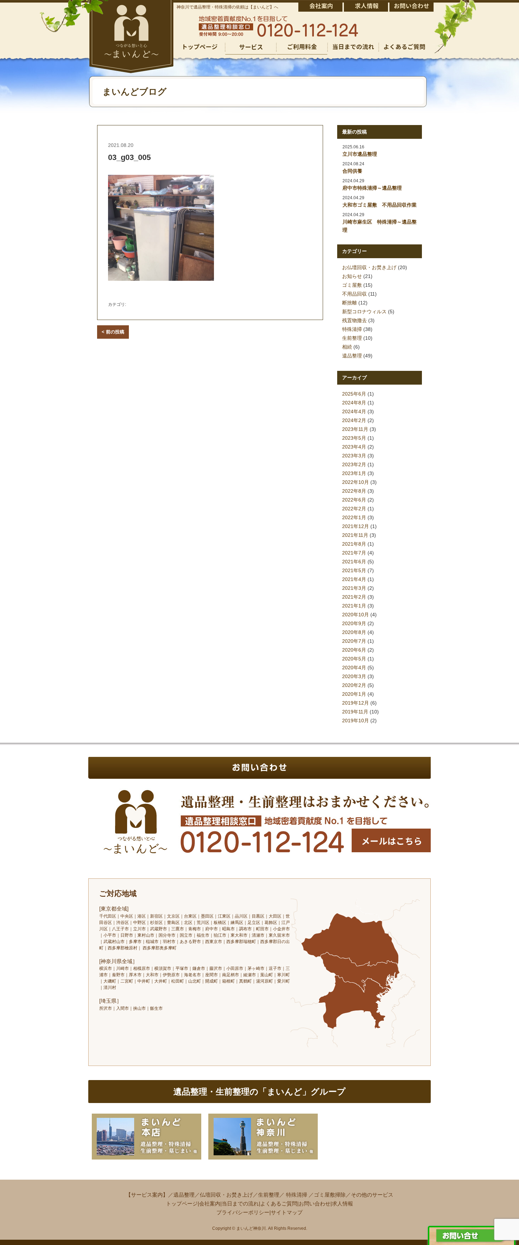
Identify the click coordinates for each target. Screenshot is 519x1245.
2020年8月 (354, 632)
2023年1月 (354, 473)
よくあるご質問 (278, 1203)
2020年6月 (354, 650)
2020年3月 (354, 676)
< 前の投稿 (113, 331)
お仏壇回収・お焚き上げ (369, 267)
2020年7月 (354, 641)
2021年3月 (354, 588)
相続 (347, 347)
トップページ (182, 1203)
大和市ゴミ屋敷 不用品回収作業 (379, 205)
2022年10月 (355, 482)
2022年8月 (354, 491)
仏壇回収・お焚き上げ (226, 1195)
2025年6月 (354, 394)
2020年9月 (354, 623)
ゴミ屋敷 (352, 285)
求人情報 (342, 1203)
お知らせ (352, 276)
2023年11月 (355, 429)
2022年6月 (354, 500)
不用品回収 (354, 294)
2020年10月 (355, 614)
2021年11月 (355, 535)
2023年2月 (354, 464)
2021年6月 (354, 561)
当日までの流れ (240, 1203)
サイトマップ (287, 1212)
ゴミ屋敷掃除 (330, 1195)
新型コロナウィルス (364, 311)
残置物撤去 (354, 320)
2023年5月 (354, 438)
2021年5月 (354, 570)
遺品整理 (352, 355)
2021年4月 (354, 579)
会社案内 (209, 1203)
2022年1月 (354, 517)
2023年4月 (354, 447)
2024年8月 (354, 402)
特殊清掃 (352, 329)
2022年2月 (354, 508)
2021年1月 (354, 606)
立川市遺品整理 (359, 154)
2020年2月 (354, 685)
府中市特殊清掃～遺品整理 (372, 188)
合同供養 (352, 171)
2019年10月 (355, 720)
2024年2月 (354, 420)
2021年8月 (354, 544)
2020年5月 (354, 659)
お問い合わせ (314, 1203)
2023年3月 (354, 455)
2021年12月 (355, 526)
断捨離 (349, 303)
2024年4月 (354, 411)
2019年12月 (355, 703)
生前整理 (352, 338)
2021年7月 (354, 553)
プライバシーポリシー (242, 1212)
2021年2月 (354, 597)
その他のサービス (372, 1195)
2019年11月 (355, 712)
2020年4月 (354, 667)
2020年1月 (354, 694)
